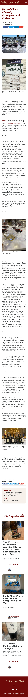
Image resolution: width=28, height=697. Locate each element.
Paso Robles (8, 501)
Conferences (18, 492)
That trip (4, 120)
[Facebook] (13, 689)
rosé (12, 494)
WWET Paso (16, 501)
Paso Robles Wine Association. (13, 123)
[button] (26, 2)
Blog (5, 492)
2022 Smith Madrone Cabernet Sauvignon (13, 646)
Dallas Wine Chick (15, 568)
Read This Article (13, 564)
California (10, 492)
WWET (16, 495)
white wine (18, 494)
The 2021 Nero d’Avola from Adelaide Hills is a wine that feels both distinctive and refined (12, 548)
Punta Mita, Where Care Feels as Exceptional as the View (13, 599)
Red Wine (7, 494)
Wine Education (9, 495)
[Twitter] (17, 689)
